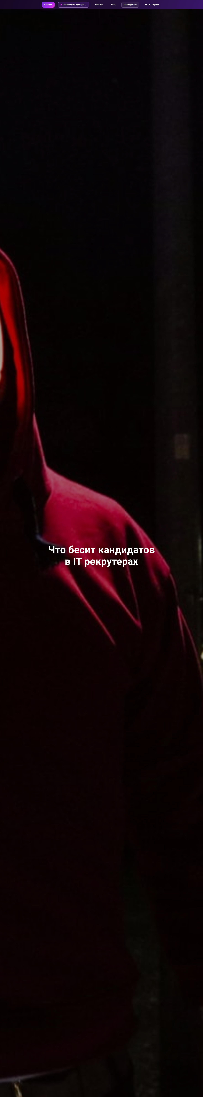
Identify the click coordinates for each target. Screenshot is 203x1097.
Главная (48, 5)
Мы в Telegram (152, 5)
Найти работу (130, 5)
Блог (113, 5)
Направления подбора (73, 5)
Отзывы (99, 5)
